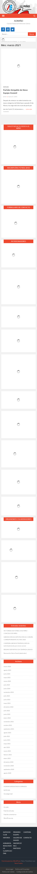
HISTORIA (6, 838)
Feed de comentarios (10, 814)
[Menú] (3, 16)
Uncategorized (8, 794)
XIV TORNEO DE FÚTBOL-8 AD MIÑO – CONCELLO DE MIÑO (16, 632)
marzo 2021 (7, 751)
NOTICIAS (6, 86)
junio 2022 (7, 714)
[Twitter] (13, 29)
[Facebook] (3, 29)
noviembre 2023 (9, 692)
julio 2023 (7, 696)
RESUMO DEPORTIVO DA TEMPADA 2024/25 (18, 649)
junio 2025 (7, 674)
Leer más (29, 109)
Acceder (6, 807)
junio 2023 (7, 699)
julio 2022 (7, 710)
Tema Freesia (18, 863)
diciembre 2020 (8, 762)
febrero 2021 (8, 755)
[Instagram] (8, 29)
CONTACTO (27, 838)
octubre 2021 (8, 725)
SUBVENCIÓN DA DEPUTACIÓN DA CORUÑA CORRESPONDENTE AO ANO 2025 (18, 638)
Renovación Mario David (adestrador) (15, 653)
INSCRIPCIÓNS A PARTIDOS (17, 845)
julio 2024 (7, 685)
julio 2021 (7, 736)
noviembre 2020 (9, 766)
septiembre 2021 (9, 729)
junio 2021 (7, 740)
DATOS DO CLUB (6, 833)
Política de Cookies (8, 872)
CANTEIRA (27, 832)
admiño (18, 20)
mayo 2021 (7, 743)
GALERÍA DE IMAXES (17, 839)
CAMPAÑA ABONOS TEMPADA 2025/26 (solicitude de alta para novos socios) (16, 644)
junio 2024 (7, 688)
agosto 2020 (7, 773)
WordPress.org (8, 818)
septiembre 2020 (9, 769)
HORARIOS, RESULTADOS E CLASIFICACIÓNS (7, 848)
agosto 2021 (7, 732)
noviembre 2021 (9, 721)
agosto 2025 (7, 670)
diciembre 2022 (8, 707)
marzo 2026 (7, 666)
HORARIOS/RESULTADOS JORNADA (15, 786)
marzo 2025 (7, 681)
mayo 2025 (7, 677)
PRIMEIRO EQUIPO (17, 833)
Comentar (6, 111)
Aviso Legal (9, 869)
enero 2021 (7, 758)
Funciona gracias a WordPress (11, 861)
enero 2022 (7, 718)
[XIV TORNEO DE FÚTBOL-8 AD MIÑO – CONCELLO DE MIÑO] (3, 39)
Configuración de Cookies (24, 872)
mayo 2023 (7, 703)
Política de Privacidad (22, 869)
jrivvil (4, 96)
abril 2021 (7, 747)
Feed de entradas (9, 811)
